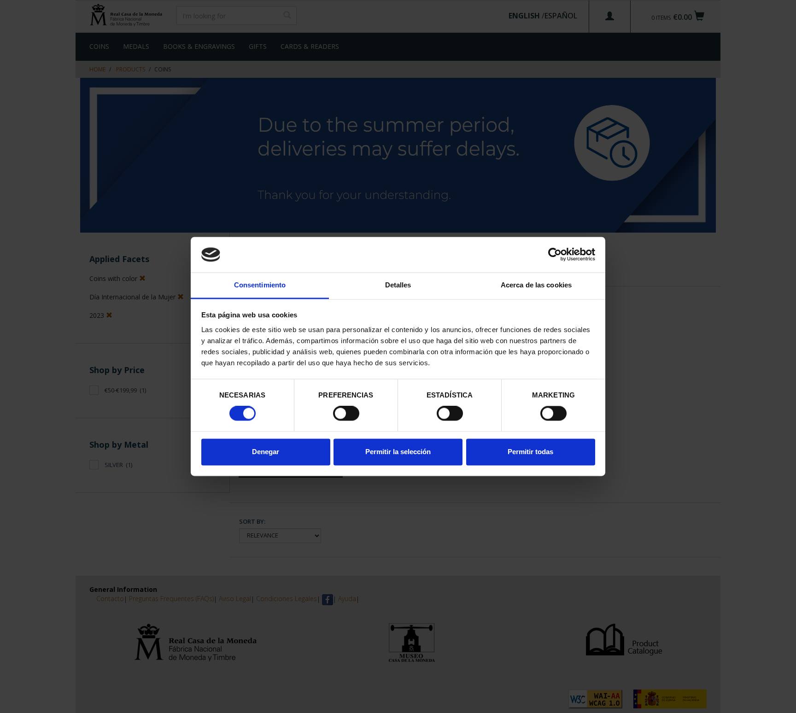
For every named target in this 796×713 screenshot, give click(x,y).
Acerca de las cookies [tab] (536, 285)
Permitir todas (530, 452)
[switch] (346, 413)
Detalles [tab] (398, 285)
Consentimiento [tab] (260, 285)
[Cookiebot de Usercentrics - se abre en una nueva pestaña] (555, 255)
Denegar (265, 452)
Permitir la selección (398, 452)
